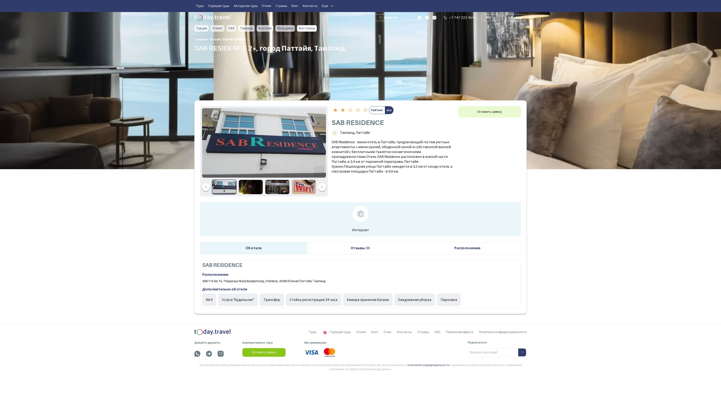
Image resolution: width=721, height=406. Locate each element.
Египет (218, 28)
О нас (387, 332)
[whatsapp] (419, 17)
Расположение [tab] (467, 248)
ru (488, 18)
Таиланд (246, 28)
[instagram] (434, 17)
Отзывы (423, 332)
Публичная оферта (459, 332)
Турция (201, 28)
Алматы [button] (391, 18)
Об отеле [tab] (254, 248)
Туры (200, 6)
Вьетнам (265, 28)
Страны (281, 6)
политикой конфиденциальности (428, 365)
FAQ (437, 332)
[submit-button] (522, 352)
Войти (516, 18)
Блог (294, 6)
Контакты (310, 6)
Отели (266, 6)
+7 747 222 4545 (462, 18)
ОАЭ (231, 28)
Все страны (307, 28)
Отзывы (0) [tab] (360, 248)
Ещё (325, 6)
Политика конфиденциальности (503, 332)
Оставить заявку (489, 112)
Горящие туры (218, 6)
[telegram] (427, 17)
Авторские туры (245, 6)
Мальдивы (285, 28)
